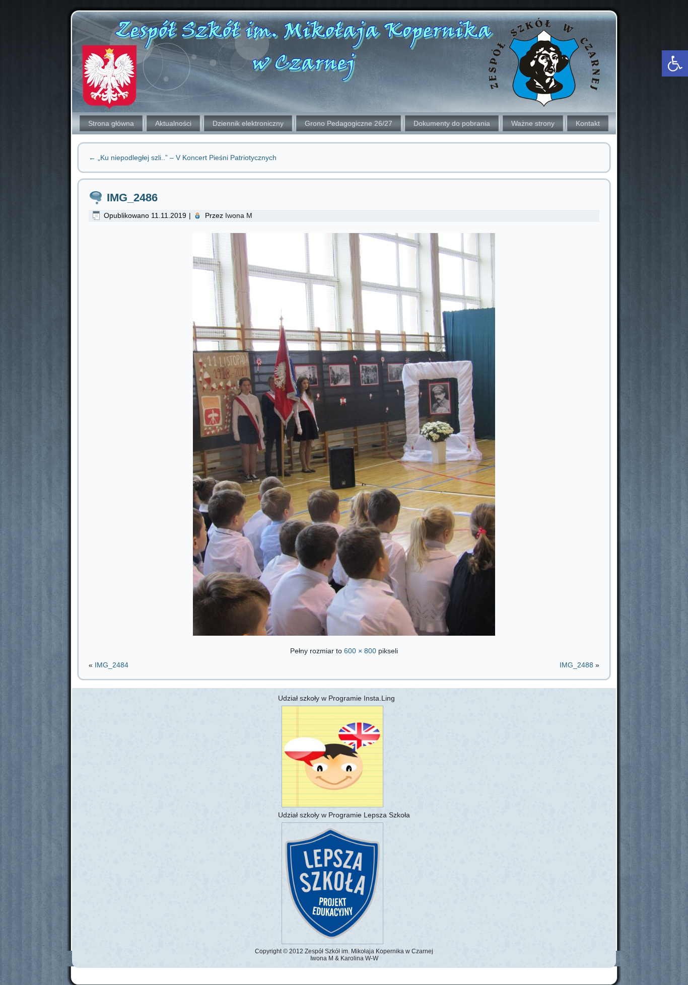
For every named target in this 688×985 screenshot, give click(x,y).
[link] (675, 63)
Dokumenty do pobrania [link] (452, 123)
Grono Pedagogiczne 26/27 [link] (348, 123)
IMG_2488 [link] (576, 665)
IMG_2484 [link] (111, 665)
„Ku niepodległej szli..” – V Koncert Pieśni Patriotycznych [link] (183, 158)
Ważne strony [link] (533, 123)
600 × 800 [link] (360, 651)
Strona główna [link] (111, 123)
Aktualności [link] (173, 123)
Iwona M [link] (238, 215)
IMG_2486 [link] (132, 197)
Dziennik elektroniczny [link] (248, 123)
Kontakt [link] (588, 123)
